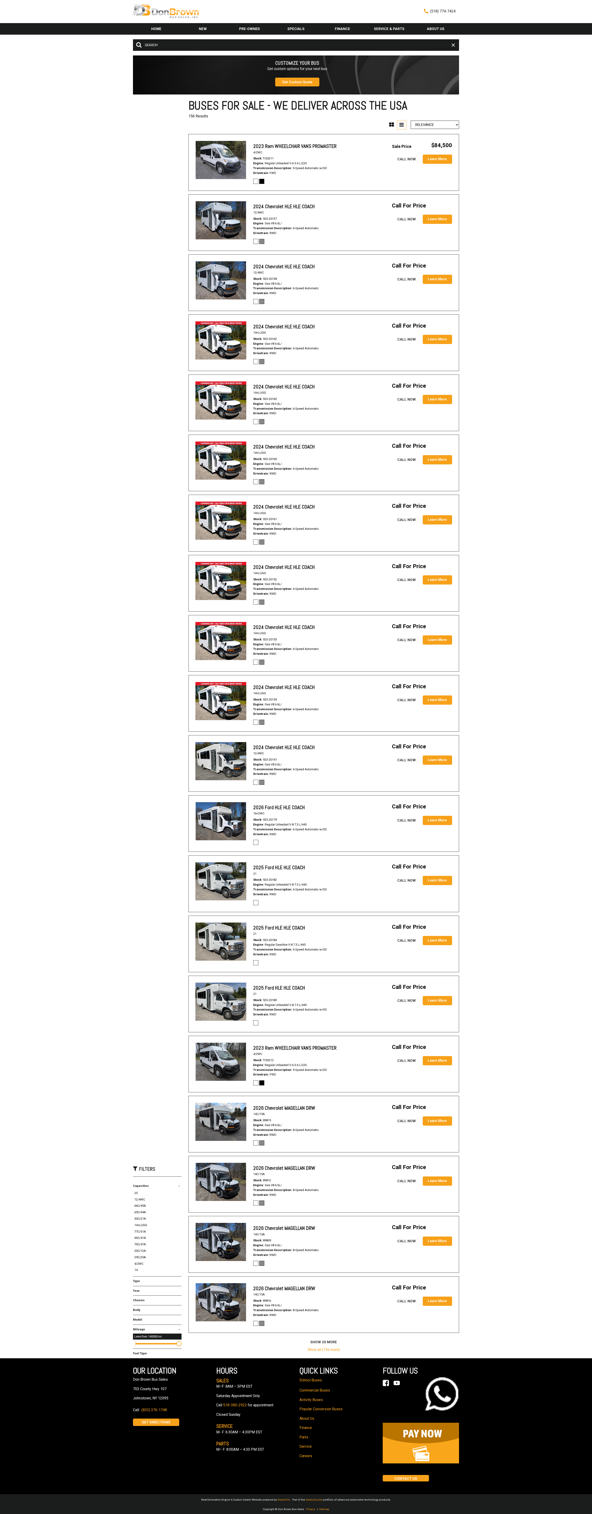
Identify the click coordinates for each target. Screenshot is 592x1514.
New (203, 29)
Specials (296, 29)
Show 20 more (323, 1342)
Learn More (437, 159)
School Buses (310, 1380)
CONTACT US (406, 1479)
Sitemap (324, 1509)
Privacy (310, 1509)
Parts (303, 1437)
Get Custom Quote (297, 82)
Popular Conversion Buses (320, 1409)
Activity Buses (311, 1400)
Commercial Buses (314, 1390)
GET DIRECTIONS (156, 1422)
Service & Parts (389, 29)
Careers (305, 1456)
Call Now (406, 159)
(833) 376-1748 (154, 1410)
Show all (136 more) (324, 1349)
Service (305, 1446)
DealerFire (284, 1499)
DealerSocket (314, 1499)
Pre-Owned (249, 29)
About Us (435, 29)
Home (156, 29)
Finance (342, 29)
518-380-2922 (235, 1405)
